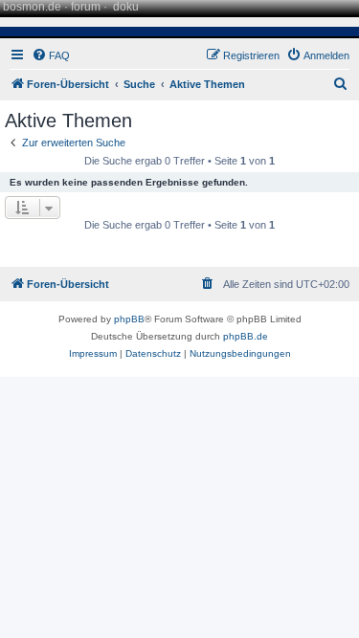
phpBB (129, 319)
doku (126, 6)
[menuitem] (51, 55)
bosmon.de (32, 6)
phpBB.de (245, 336)
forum (86, 6)
